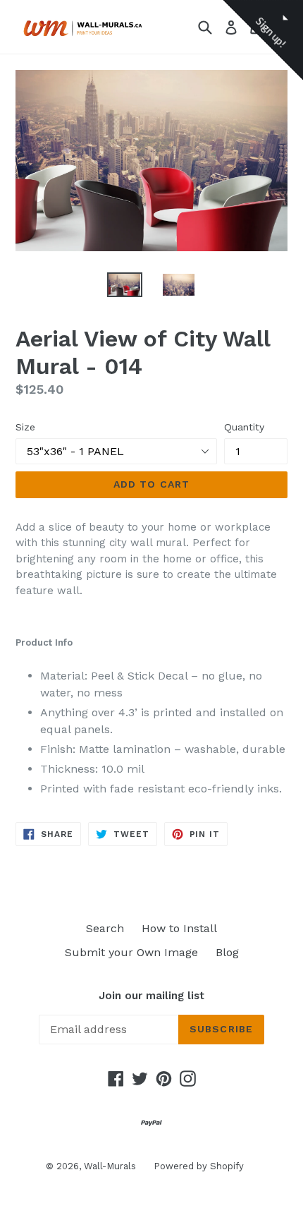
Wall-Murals (110, 1166)
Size (25, 427)
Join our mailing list (151, 995)
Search (105, 928)
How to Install (179, 928)
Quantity (244, 427)
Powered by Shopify (199, 1166)
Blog (227, 952)
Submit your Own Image (131, 952)
